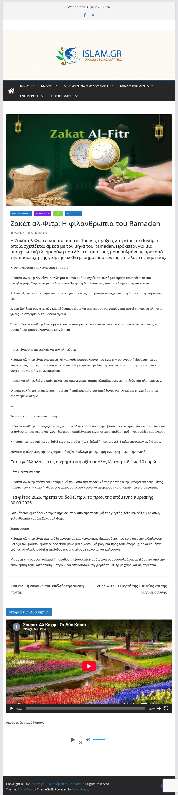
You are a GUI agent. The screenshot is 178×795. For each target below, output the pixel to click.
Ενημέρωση (42, 213)
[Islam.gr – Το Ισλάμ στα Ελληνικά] (89, 33)
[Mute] (159, 708)
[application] (89, 666)
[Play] (12, 708)
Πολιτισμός (74, 213)
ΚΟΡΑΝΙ (47, 86)
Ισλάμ (58, 213)
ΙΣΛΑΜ (24, 86)
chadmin (43, 233)
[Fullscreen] (166, 708)
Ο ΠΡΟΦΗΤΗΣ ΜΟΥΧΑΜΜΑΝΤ (86, 86)
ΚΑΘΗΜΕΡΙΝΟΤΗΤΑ (134, 86)
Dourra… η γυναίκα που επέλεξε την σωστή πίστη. (47, 589)
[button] (31, 86)
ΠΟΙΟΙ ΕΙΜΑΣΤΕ (62, 96)
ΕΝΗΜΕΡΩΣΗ (30, 96)
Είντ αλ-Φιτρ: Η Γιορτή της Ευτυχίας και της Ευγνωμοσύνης (130, 589)
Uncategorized (21, 213)
